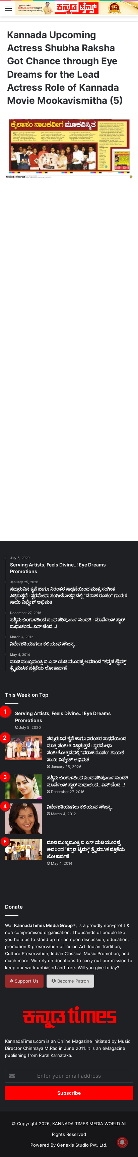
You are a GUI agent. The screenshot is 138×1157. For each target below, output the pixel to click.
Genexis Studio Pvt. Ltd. (82, 1145)
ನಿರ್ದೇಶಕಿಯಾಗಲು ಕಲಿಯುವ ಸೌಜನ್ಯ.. (80, 806)
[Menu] (8, 8)
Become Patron (72, 981)
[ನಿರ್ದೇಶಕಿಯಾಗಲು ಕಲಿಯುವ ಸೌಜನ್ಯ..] (23, 818)
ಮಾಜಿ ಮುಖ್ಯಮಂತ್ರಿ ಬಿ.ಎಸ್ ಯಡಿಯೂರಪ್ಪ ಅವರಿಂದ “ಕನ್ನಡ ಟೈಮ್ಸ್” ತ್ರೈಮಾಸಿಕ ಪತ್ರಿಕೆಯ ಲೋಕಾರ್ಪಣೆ (86, 849)
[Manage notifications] (122, 1142)
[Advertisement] (69, 285)
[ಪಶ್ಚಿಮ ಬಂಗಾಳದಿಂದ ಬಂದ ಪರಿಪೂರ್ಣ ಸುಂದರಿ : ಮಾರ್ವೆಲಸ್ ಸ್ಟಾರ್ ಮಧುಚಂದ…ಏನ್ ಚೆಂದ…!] (23, 786)
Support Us (26, 981)
